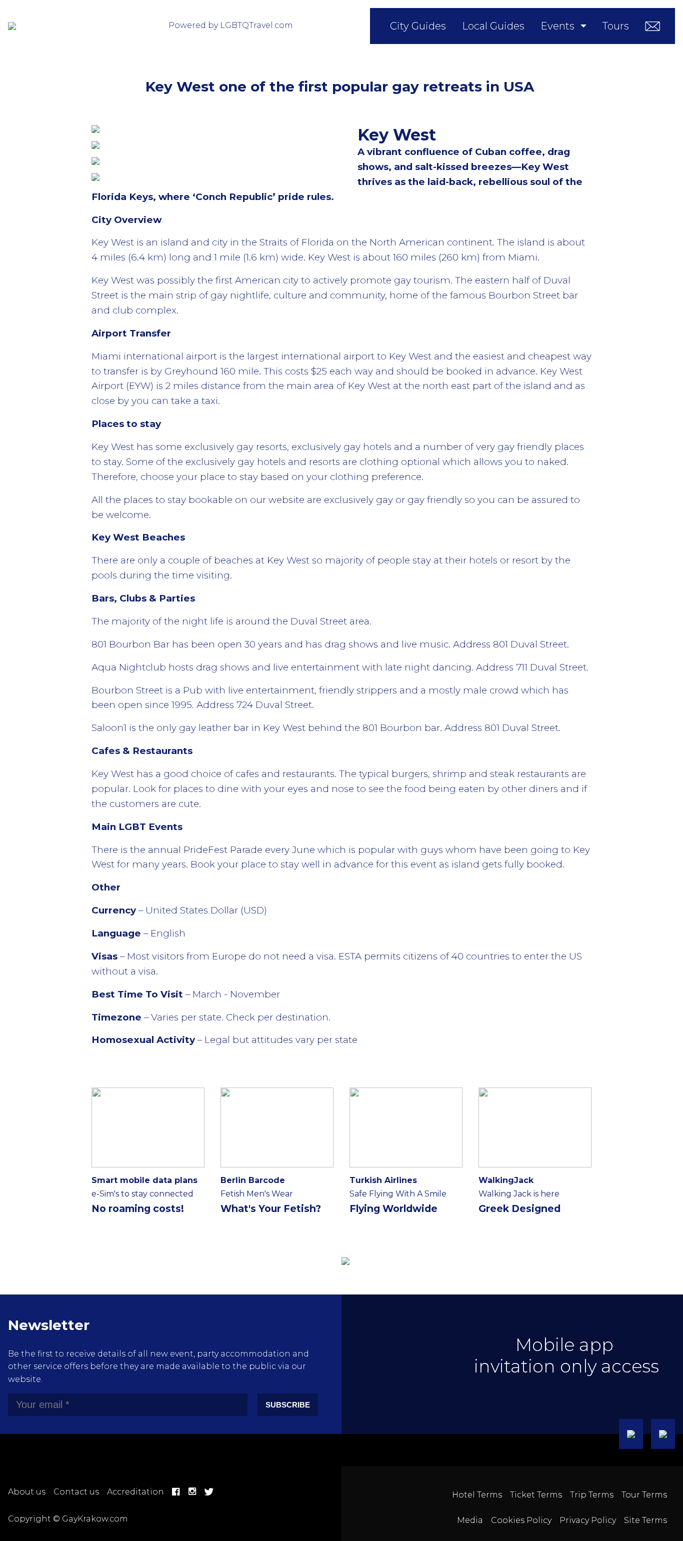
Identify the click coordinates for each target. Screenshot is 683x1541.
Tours (615, 26)
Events (557, 26)
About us (27, 1491)
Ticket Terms (536, 1495)
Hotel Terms (477, 1495)
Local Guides (493, 26)
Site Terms (645, 1520)
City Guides (418, 26)
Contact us (76, 1491)
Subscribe (288, 1404)
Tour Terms (644, 1495)
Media (470, 1520)
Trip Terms (592, 1495)
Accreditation (135, 1491)
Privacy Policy (588, 1520)
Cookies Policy (521, 1520)
